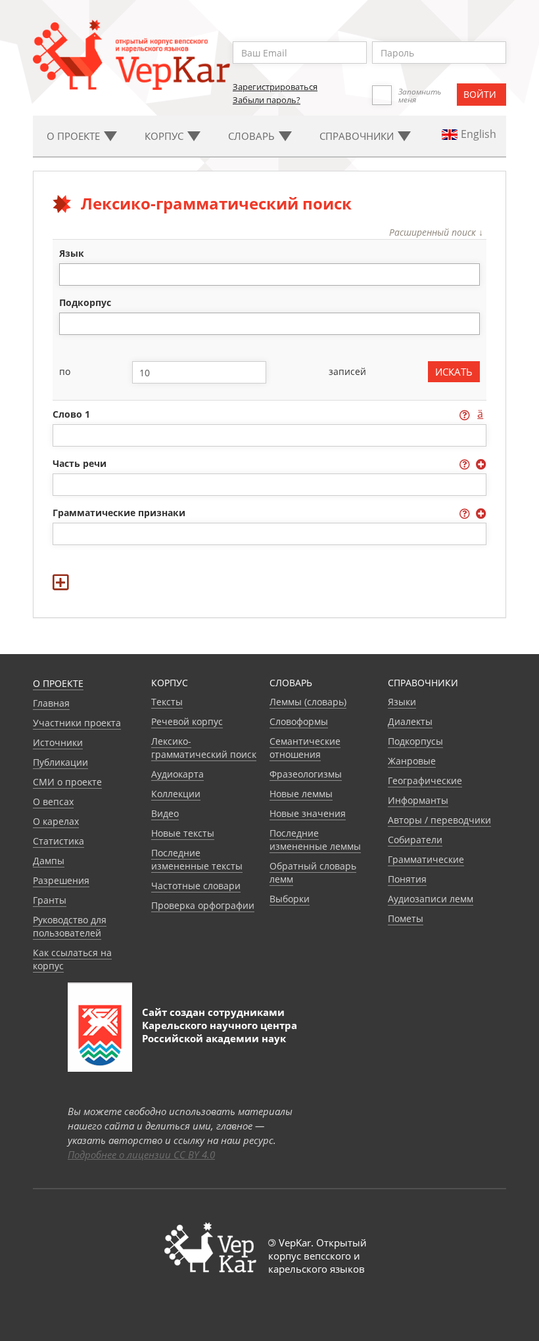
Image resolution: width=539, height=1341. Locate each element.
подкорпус (85, 302)
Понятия (407, 879)
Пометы (405, 918)
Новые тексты (182, 833)
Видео (165, 813)
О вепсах (53, 801)
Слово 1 (73, 414)
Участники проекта (77, 722)
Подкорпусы (415, 741)
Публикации (60, 762)
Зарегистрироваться (275, 87)
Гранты (49, 900)
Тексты (167, 701)
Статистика (58, 841)
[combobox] (269, 274)
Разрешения (61, 880)
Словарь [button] (252, 136)
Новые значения (308, 813)
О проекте (58, 683)
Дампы (48, 860)
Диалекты (410, 721)
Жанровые (412, 761)
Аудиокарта (177, 774)
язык (71, 253)
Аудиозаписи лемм (430, 898)
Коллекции (175, 793)
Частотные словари (196, 885)
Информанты (418, 800)
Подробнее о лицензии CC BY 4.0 (141, 1154)
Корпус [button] (165, 136)
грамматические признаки (120, 512)
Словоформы (299, 721)
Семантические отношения (305, 747)
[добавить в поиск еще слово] (270, 573)
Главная (51, 703)
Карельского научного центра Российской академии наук (219, 1032)
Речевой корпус (187, 721)
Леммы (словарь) (308, 701)
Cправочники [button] (357, 136)
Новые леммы (301, 793)
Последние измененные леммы (315, 839)
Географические (425, 780)
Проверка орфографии (202, 905)
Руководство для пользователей (69, 926)
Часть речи (81, 463)
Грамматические (426, 859)
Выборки (290, 898)
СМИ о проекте (67, 782)
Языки (402, 701)
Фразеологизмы (306, 774)
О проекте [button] (75, 136)
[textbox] (70, 274)
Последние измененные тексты (197, 859)
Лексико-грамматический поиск (203, 747)
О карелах (56, 821)
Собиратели (415, 839)
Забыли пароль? (266, 100)
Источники (58, 742)
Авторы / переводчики (439, 820)
